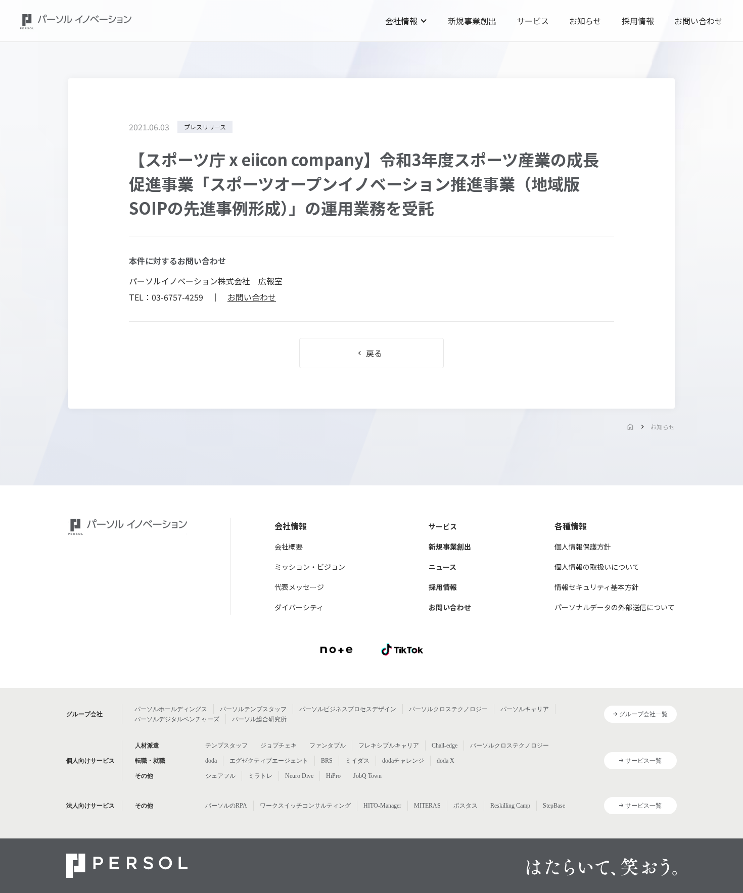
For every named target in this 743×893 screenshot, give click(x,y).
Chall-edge (444, 745)
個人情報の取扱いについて (596, 567)
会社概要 (288, 546)
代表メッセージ (299, 587)
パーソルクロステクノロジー (448, 709)
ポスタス (465, 805)
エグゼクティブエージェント (268, 760)
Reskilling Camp (510, 805)
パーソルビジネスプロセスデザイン (347, 709)
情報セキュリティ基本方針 (596, 587)
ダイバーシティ (298, 607)
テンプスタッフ (226, 745)
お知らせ (585, 21)
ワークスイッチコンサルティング (305, 805)
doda (211, 760)
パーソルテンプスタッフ (253, 709)
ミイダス (357, 760)
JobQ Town (367, 775)
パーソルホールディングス (170, 709)
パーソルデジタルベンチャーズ (176, 719)
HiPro (333, 775)
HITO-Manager (382, 805)
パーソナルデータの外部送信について (614, 607)
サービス (533, 21)
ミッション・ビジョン (309, 567)
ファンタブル (327, 745)
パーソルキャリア (524, 709)
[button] (406, 21)
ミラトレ (260, 775)
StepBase (554, 805)
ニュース (442, 567)
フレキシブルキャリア (388, 745)
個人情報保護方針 (582, 546)
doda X (445, 760)
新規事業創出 (472, 21)
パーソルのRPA (226, 805)
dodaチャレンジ (403, 760)
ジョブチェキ (278, 745)
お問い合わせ (698, 21)
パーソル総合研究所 (259, 719)
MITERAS (427, 805)
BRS (327, 760)
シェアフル (220, 775)
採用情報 (638, 21)
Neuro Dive (299, 775)
